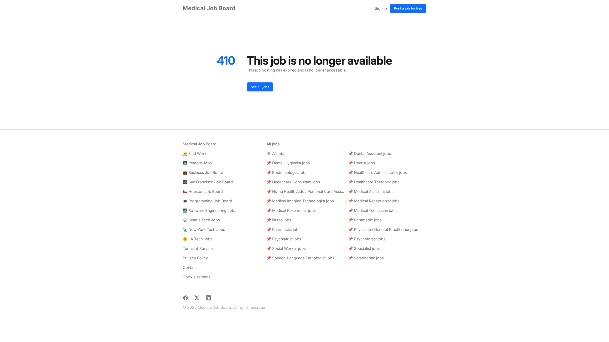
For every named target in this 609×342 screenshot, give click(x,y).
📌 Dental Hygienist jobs (288, 163)
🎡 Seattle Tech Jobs (201, 220)
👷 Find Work (194, 153)
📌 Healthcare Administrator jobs (377, 172)
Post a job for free (408, 8)
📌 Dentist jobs (361, 163)
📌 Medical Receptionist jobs (373, 201)
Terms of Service (198, 248)
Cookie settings (196, 277)
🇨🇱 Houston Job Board (203, 191)
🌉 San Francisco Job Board (208, 182)
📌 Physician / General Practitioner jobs (383, 229)
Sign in (381, 8)
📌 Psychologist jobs (366, 239)
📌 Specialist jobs (364, 248)
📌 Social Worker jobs (286, 248)
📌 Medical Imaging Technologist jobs (300, 201)
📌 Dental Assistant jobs (369, 153)
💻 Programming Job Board (207, 201)
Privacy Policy (195, 258)
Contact (190, 267)
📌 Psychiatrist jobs (283, 239)
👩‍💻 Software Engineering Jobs (209, 210)
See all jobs (260, 87)
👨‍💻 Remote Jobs (197, 163)
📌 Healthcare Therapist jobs (373, 182)
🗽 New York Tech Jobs (204, 229)
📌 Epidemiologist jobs (286, 172)
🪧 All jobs (275, 153)
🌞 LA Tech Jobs (197, 239)
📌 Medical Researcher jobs (291, 210)
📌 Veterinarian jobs (366, 258)
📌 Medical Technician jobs (372, 210)
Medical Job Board (209, 8)
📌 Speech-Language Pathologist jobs (300, 258)
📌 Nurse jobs (278, 220)
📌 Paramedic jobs (365, 220)
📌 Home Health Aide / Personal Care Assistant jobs (305, 191)
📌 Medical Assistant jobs (370, 191)
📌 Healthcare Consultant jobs (293, 182)
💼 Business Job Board (203, 172)
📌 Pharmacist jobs (283, 229)
